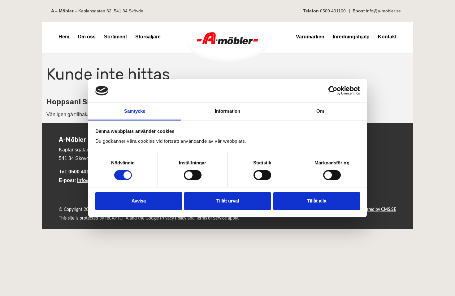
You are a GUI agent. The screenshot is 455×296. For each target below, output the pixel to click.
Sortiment (115, 36)
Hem (63, 36)
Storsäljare (148, 36)
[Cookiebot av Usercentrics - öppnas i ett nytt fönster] (333, 90)
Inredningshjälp (351, 36)
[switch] (193, 175)
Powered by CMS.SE (377, 209)
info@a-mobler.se (383, 10)
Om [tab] (320, 111)
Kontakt (387, 36)
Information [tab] (227, 111)
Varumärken (310, 36)
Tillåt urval (227, 200)
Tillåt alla (316, 200)
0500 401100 (333, 10)
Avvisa (139, 200)
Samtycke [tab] (134, 111)
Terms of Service (211, 218)
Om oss (87, 36)
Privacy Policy (173, 218)
